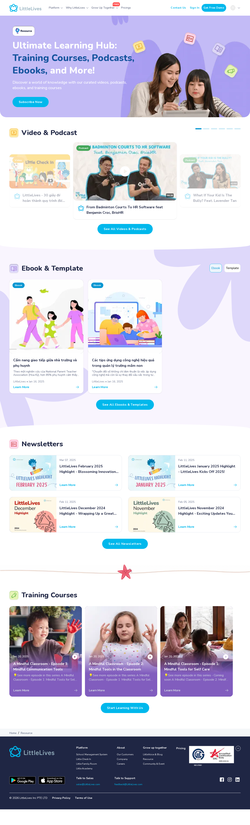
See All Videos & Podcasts (125, 229)
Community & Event (153, 763)
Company (122, 759)
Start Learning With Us (125, 708)
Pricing (181, 748)
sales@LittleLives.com (88, 784)
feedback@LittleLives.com (128, 784)
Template (232, 268)
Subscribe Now (30, 102)
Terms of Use (83, 798)
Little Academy (84, 768)
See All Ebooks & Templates (125, 405)
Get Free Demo (214, 8)
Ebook (215, 268)
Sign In (195, 8)
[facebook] (222, 781)
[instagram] (230, 781)
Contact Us (178, 8)
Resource (148, 759)
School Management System (91, 754)
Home (13, 733)
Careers (121, 763)
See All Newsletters (124, 544)
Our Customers (125, 754)
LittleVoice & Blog (152, 754)
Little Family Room (86, 763)
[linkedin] (237, 781)
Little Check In (83, 759)
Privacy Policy (61, 798)
